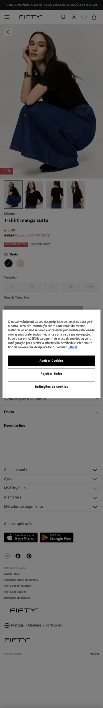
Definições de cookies (51, 387)
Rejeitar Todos (51, 374)
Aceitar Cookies (52, 361)
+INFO (72, 347)
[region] (51, 354)
